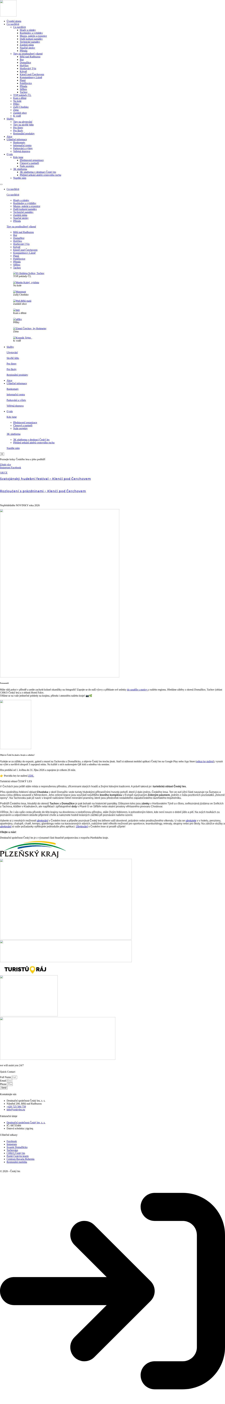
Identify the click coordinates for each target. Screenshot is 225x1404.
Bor (22, 59)
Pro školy (18, 130)
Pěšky (16, 104)
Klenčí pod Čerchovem (32, 74)
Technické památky (30, 41)
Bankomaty (19, 142)
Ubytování (12, 352)
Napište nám (19, 178)
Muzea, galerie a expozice (33, 36)
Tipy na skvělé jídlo (23, 124)
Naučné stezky (27, 47)
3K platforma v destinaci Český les (38, 172)
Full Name (6, 1077)
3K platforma (20, 169)
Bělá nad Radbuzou (30, 56)
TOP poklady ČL (22, 95)
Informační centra (22, 145)
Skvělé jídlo (13, 358)
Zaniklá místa (27, 44)
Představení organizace (32, 160)
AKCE (3, 472)
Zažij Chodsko (20, 107)
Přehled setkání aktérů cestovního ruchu (40, 175)
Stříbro (23, 89)
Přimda (23, 86)
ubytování (42, 820)
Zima (16, 109)
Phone (3, 1084)
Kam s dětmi (19, 98)
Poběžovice (26, 83)
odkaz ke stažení (204, 761)
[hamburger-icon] (1, 184)
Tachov (24, 92)
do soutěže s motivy (137, 689)
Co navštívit (13, 24)
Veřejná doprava (21, 151)
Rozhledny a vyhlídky (31, 33)
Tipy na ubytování (22, 121)
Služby (10, 118)
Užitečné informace (17, 139)
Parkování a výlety (23, 148)
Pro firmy (18, 127)
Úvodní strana (14, 21)
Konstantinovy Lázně (31, 77)
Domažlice (25, 62)
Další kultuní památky (31, 38)
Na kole (17, 101)
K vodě (17, 115)
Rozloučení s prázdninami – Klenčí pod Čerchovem (43, 491)
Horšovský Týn (28, 68)
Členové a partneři (29, 163)
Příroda (23, 50)
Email (3, 1080)
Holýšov (24, 65)
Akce (9, 136)
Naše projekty (27, 166)
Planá (23, 80)
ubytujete (191, 820)
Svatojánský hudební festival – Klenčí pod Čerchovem (45, 479)
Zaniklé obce (20, 112)
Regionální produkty (24, 133)
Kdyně (23, 71)
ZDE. (31, 775)
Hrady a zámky (28, 30)
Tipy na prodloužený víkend (27, 53)
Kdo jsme (18, 157)
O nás (10, 154)
